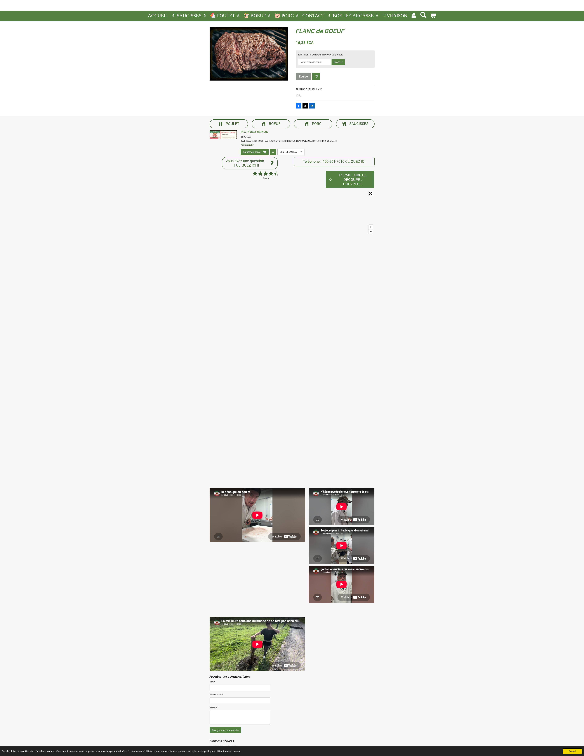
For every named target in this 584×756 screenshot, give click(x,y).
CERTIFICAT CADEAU (254, 132)
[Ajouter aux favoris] (316, 76)
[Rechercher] (423, 15)
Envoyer (338, 62)
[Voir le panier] (433, 16)
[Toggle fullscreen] (370, 193)
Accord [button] (572, 751)
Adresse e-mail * (216, 695)
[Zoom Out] (370, 231)
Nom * (212, 682)
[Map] (292, 212)
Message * (214, 707)
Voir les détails (247, 145)
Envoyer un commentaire (225, 730)
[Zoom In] (370, 227)
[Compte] (413, 16)
